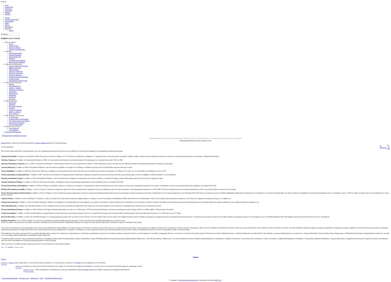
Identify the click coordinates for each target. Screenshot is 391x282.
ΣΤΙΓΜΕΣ (10, 247)
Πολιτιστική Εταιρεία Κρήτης (188, 280)
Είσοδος (7, 14)
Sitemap (7, 12)
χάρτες (79, 263)
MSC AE (218, 280)
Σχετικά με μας (24, 278)
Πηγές (42, 278)
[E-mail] (388, 146)
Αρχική (3, 143)
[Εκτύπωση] (383, 146)
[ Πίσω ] (3, 259)
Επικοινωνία (9, 7)
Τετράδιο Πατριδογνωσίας (53, 278)
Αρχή (6, 5)
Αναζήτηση (8, 11)
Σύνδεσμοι (8, 9)
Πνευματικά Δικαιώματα (10, 278)
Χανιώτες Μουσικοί (41, 143)
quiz (124, 266)
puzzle (86, 269)
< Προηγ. (195, 257)
